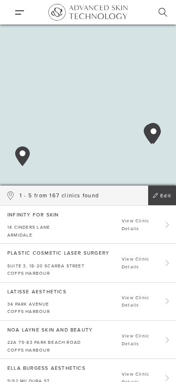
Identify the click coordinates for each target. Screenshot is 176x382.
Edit (165, 195)
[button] (22, 156)
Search (162, 12)
